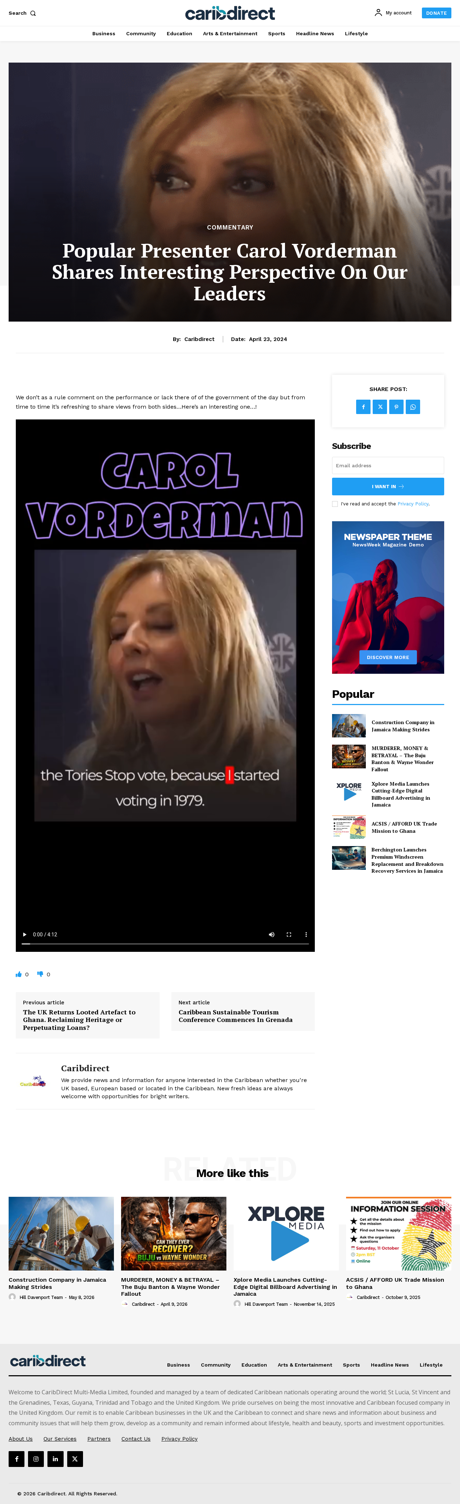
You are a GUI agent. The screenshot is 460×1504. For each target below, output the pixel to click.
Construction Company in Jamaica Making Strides (403, 726)
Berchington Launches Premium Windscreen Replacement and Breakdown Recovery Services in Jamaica (407, 860)
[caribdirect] (33, 1081)
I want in (384, 486)
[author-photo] (13, 1297)
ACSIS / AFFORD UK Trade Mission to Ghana (404, 827)
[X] (380, 407)
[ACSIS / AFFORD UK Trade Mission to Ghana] (348, 827)
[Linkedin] (55, 1459)
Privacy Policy (412, 503)
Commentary (230, 227)
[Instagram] (36, 1459)
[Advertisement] (230, 168)
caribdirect (199, 339)
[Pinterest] (396, 407)
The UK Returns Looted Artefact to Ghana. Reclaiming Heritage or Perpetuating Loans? (79, 1020)
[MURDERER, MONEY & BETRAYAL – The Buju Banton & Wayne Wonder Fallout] (348, 756)
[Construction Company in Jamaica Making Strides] (348, 725)
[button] (24, 13)
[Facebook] (363, 407)
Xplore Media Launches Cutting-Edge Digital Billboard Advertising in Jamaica (401, 794)
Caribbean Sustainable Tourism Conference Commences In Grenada (236, 1016)
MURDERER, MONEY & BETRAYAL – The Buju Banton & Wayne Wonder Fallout (403, 759)
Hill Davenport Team (41, 1297)
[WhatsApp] (413, 407)
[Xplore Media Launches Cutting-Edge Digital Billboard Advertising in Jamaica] (348, 792)
